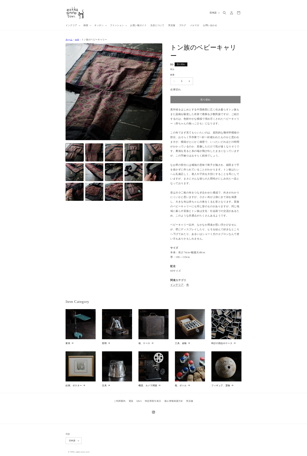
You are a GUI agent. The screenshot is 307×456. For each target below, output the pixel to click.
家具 (68, 343)
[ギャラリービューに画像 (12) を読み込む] (94, 192)
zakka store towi (82, 452)
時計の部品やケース (221, 343)
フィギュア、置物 (220, 385)
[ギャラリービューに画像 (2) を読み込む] (94, 152)
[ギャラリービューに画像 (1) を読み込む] (75, 152)
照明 (104, 343)
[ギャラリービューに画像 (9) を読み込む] (134, 172)
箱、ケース (144, 343)
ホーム (69, 39)
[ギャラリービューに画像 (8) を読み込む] (114, 172)
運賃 (131, 401)
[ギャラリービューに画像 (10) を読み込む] (153, 172)
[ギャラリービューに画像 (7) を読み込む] (94, 172)
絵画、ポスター (74, 385)
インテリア (177, 284)
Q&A (139, 401)
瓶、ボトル (181, 385)
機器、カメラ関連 (147, 385)
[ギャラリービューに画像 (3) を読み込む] (114, 152)
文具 (104, 385)
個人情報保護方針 (173, 401)
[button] (73, 25)
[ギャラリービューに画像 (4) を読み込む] (134, 152)
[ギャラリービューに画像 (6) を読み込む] (75, 172)
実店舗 (189, 401)
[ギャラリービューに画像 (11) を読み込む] (75, 192)
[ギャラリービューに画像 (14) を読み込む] (134, 192)
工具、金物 (181, 343)
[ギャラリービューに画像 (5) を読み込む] (153, 152)
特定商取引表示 (153, 401)
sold (77, 39)
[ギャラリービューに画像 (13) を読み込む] (114, 192)
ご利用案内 (120, 401)
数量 (172, 75)
